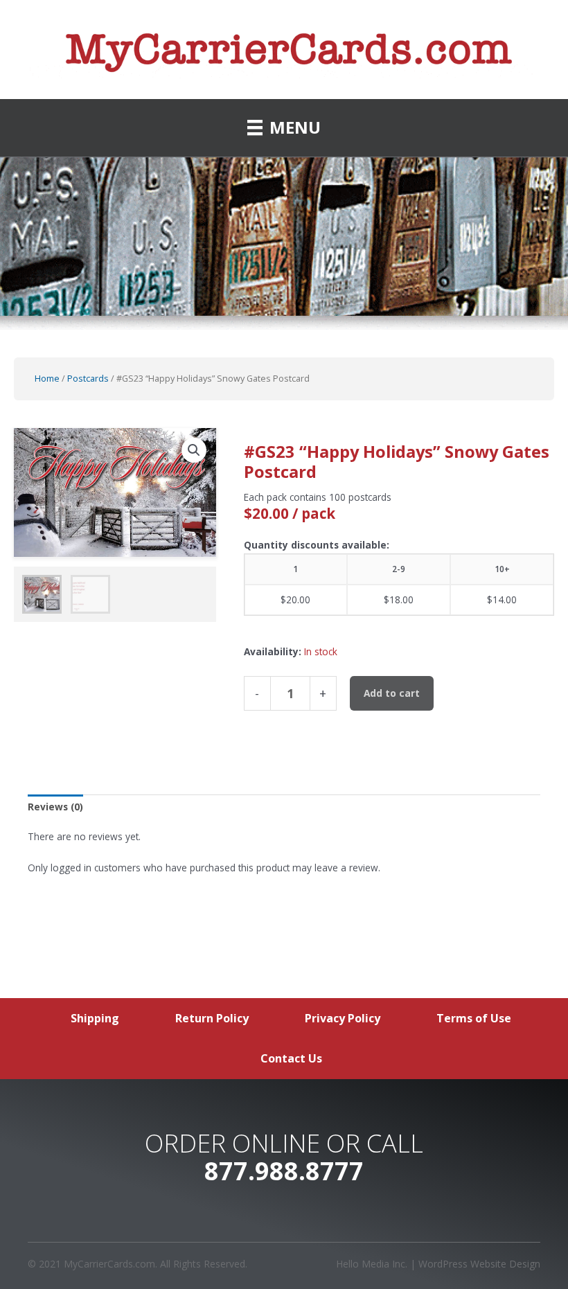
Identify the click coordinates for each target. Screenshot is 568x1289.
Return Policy (212, 1018)
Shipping (95, 1018)
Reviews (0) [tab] (55, 806)
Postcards (88, 378)
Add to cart (392, 693)
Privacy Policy (342, 1018)
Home (47, 378)
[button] (193, 450)
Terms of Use (473, 1018)
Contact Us (291, 1058)
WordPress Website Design (479, 1263)
